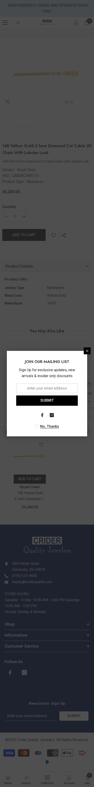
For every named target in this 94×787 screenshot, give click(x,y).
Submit (47, 400)
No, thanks (49, 426)
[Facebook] (42, 415)
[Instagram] (52, 415)
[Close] (87, 350)
